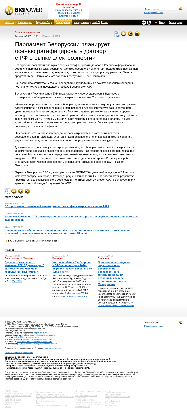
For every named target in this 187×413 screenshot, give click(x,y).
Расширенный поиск (153, 12)
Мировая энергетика (84, 400)
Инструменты (81, 22)
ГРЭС (107, 399)
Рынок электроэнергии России (50, 394)
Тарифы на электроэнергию (88, 402)
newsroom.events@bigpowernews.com (34, 341)
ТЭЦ (38, 403)
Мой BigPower (100, 22)
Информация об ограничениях (19, 352)
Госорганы (103, 258)
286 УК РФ (17, 281)
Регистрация (175, 22)
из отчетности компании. (74, 296)
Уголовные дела (30, 258)
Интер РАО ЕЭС (112, 401)
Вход (162, 22)
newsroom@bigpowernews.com (37, 339)
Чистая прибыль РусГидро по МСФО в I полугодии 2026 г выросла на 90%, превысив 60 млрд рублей (72, 267)
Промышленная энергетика (88, 404)
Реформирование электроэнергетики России (117, 395)
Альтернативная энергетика (49, 392)
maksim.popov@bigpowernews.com (38, 335)
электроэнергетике (53, 348)
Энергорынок (63, 22)
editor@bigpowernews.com (26, 337)
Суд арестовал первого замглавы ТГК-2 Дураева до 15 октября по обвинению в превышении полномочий (24, 267)
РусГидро (109, 403)
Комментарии (25, 22)
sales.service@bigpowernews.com (41, 344)
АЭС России (10, 404)
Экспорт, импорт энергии (28, 32)
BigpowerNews (40, 333)
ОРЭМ (8, 406)
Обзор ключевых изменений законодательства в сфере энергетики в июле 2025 (57, 206)
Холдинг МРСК (112, 405)
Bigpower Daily (44, 22)
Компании (57, 258)
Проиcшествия (12, 258)
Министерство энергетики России (51, 405)
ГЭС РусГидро (11, 391)
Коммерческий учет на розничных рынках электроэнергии (68, 12)
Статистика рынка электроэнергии (13, 401)
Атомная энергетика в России (18, 393)
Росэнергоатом (82, 406)
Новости (9, 22)
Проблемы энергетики (115, 392)
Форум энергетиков (45, 401)
